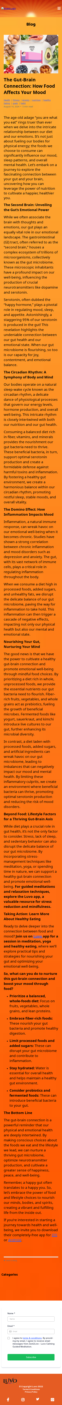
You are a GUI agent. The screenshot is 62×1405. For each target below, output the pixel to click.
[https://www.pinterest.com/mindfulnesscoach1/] (53, 1399)
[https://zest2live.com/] (8, 8)
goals (15, 103)
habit (23, 103)
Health (7, 100)
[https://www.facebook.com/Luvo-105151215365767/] (9, 1399)
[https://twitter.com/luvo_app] (38, 1399)
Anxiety (25, 100)
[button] (59, 8)
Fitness (16, 100)
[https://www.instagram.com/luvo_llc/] (23, 1399)
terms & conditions (32, 1338)
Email (11, 1326)
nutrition (36, 100)
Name (11, 1313)
